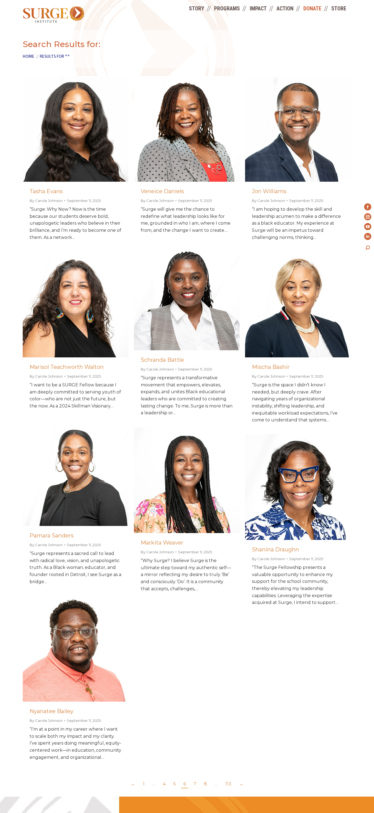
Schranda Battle (162, 360)
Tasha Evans (46, 191)
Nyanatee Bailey (51, 711)
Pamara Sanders (52, 535)
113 (228, 783)
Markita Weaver (162, 542)
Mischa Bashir (271, 367)
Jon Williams (269, 191)
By (46, 200)
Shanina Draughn (275, 549)
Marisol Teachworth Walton (67, 367)
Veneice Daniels (162, 191)
